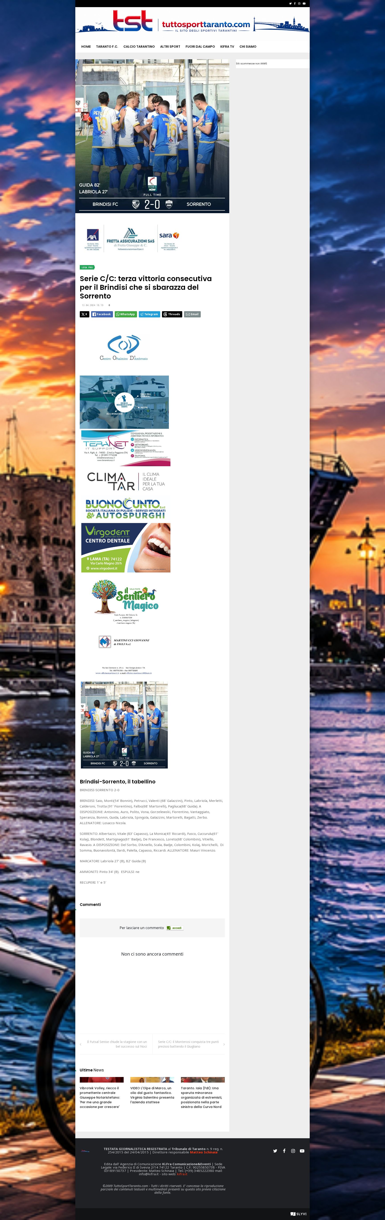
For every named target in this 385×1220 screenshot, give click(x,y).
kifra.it (182, 1174)
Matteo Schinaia (203, 1152)
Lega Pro (87, 267)
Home (86, 46)
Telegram (151, 314)
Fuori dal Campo (200, 46)
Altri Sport (170, 46)
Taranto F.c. (107, 46)
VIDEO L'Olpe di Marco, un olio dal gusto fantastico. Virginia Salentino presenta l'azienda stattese (152, 1095)
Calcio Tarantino (139, 46)
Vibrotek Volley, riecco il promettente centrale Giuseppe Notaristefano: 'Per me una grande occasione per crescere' (100, 1097)
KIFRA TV (227, 46)
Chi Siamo (248, 46)
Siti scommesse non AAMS (251, 63)
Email (195, 314)
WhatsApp (127, 314)
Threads (174, 314)
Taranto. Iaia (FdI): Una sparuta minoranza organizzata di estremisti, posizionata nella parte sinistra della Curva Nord (201, 1097)
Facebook (104, 314)
